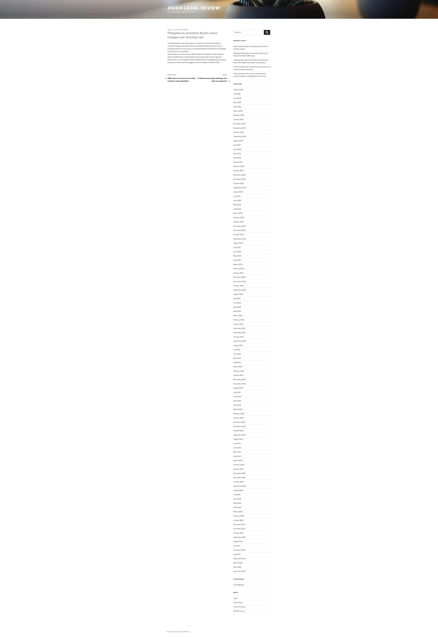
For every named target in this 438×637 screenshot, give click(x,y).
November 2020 (239, 384)
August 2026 (238, 90)
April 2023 (237, 260)
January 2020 (238, 418)
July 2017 (236, 546)
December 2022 (239, 277)
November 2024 (239, 179)
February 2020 (238, 414)
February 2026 (238, 115)
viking (185, 30)
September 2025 (239, 136)
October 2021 (238, 337)
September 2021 (239, 341)
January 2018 (238, 520)
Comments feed (239, 607)
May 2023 (237, 256)
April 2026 (237, 107)
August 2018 (238, 490)
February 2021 (238, 371)
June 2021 (237, 354)
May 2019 (237, 452)
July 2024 (237, 196)
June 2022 (237, 303)
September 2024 (239, 188)
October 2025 (238, 132)
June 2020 (237, 396)
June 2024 (237, 200)
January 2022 (238, 324)
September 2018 (239, 486)
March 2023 (238, 264)
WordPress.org (238, 611)
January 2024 (238, 222)
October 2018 (238, 482)
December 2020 (239, 379)
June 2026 (237, 98)
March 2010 (238, 563)
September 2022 (239, 290)
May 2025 (237, 153)
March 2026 (238, 111)
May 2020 (237, 401)
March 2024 (238, 213)
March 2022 (237, 316)
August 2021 (238, 345)
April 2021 (237, 362)
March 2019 (237, 460)
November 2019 (239, 426)
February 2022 (238, 320)
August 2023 (238, 243)
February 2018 (238, 516)
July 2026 (237, 94)
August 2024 (238, 192)
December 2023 (239, 226)
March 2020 (238, 409)
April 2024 (237, 209)
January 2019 (238, 469)
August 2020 (238, 388)
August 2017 (238, 541)
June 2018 (237, 499)
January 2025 (238, 170)
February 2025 (238, 166)
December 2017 (239, 524)
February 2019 (238, 465)
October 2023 (238, 234)
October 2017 (238, 533)
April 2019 (237, 456)
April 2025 (237, 158)
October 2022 (238, 286)
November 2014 (239, 550)
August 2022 (238, 294)
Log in (235, 598)
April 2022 (237, 311)
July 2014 (236, 554)
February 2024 (238, 217)
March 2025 (238, 162)
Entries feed (237, 602)
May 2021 (237, 358)
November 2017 (239, 529)
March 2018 (237, 512)
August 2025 (238, 141)
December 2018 (239, 473)
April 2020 (237, 405)
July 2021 (236, 350)
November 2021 (239, 332)
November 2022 (239, 281)
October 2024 (238, 183)
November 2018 (239, 478)
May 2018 (237, 503)
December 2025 (239, 124)
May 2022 (237, 307)
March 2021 (237, 367)
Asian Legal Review (193, 7)
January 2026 (238, 119)
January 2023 (238, 273)
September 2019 (239, 435)
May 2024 (237, 205)
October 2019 (238, 431)
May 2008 (237, 567)
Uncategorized (238, 585)
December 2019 (239, 422)
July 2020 (237, 392)
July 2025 (237, 145)
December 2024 (239, 175)
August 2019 (238, 439)
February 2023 (238, 269)
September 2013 (239, 558)
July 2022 (236, 298)
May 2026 (237, 102)
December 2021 (239, 328)
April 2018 (237, 507)
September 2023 (239, 239)
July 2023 (237, 247)
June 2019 (237, 448)
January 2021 (238, 375)
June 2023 (237, 252)
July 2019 (236, 443)
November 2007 (239, 571)
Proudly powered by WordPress (178, 632)
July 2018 (236, 495)
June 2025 (237, 149)
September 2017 (239, 537)
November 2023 (239, 230)
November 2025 (239, 128)
